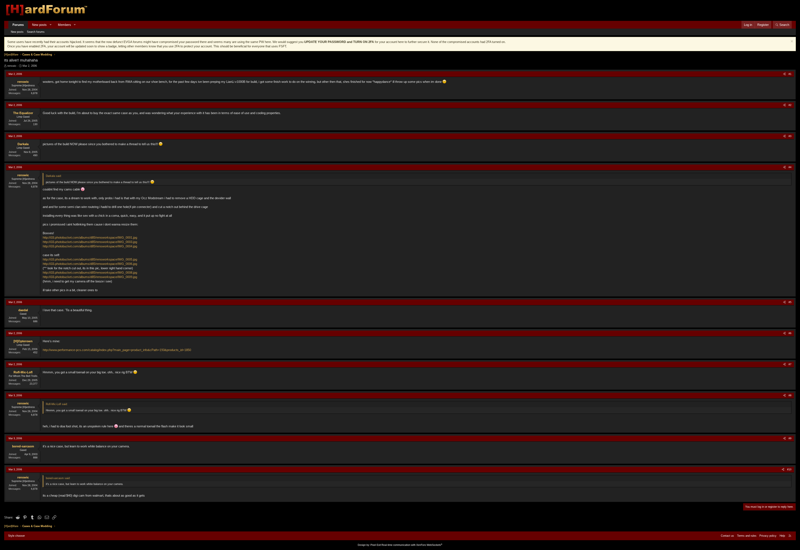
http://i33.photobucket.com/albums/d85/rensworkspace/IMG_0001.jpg (90, 237)
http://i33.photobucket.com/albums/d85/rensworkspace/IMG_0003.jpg (90, 242)
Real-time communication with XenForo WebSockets (411, 545)
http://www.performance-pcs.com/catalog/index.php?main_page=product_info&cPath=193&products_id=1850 (117, 350)
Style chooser (16, 535)
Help (782, 535)
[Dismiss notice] (791, 42)
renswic (11, 65)
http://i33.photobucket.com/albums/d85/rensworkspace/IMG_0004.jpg (90, 246)
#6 (790, 333)
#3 (790, 136)
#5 (790, 302)
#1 (790, 74)
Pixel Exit (375, 545)
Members (64, 24)
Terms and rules (746, 535)
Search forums (36, 31)
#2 (790, 105)
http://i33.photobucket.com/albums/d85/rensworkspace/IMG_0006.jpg (90, 264)
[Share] (784, 74)
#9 (790, 438)
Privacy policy (767, 535)
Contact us (727, 535)
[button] (50, 25)
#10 (789, 469)
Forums (18, 24)
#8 (790, 395)
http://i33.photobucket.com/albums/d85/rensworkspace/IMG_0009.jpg (90, 277)
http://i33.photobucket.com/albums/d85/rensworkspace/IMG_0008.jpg (90, 272)
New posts (39, 24)
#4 (790, 167)
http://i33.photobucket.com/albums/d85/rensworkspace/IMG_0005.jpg (90, 259)
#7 (790, 364)
